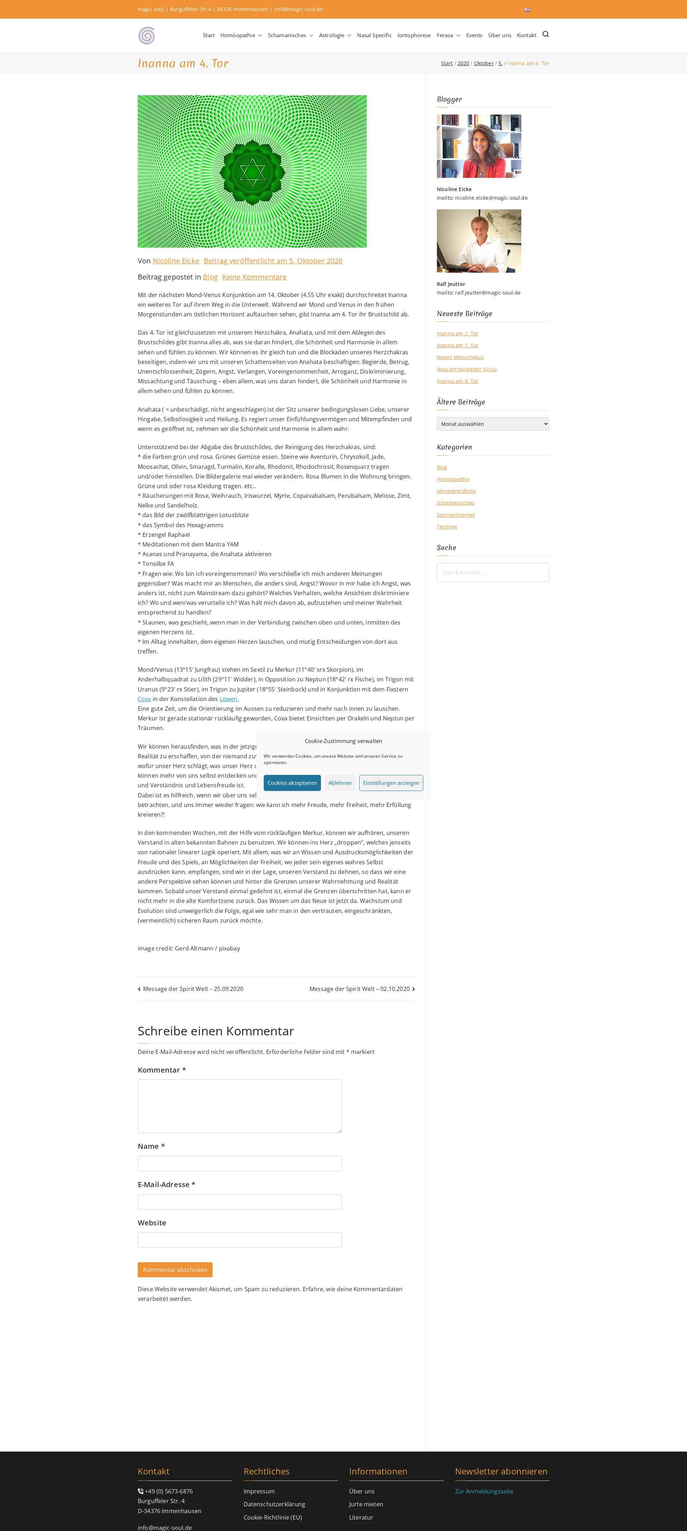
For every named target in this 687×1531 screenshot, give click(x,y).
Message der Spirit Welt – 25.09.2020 (193, 989)
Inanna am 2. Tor (458, 333)
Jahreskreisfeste (456, 490)
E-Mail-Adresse (167, 1184)
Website (152, 1223)
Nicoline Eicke (176, 261)
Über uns (499, 35)
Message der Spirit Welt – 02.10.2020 (360, 989)
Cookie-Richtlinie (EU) (273, 1517)
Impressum (259, 1491)
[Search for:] (493, 572)
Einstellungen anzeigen (391, 782)
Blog (210, 277)
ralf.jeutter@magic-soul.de (488, 292)
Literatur (361, 1517)
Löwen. (229, 699)
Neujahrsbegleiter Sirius (467, 369)
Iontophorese (414, 35)
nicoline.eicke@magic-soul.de (491, 197)
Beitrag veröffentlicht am (273, 261)
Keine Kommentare (254, 277)
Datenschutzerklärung (274, 1504)
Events (474, 35)
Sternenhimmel (456, 514)
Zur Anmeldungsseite (484, 1491)
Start (209, 35)
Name (151, 1146)
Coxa (144, 699)
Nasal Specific (374, 35)
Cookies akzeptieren (292, 782)
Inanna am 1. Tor (458, 345)
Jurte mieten (366, 1504)
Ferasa (445, 35)
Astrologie (332, 35)
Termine (447, 526)
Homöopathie (237, 35)
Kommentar (162, 1070)
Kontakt (526, 35)
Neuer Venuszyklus (460, 357)
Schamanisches (287, 35)
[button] (258, 35)
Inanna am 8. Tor (458, 381)
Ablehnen (340, 782)
